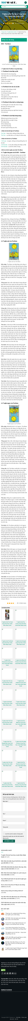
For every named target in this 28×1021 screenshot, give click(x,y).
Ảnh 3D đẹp (22, 982)
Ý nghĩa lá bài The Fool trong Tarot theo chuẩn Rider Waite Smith (7, 722)
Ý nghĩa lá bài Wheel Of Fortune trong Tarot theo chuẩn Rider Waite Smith (20, 662)
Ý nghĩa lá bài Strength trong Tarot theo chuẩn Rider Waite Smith (21, 643)
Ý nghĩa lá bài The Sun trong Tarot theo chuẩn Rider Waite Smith (7, 682)
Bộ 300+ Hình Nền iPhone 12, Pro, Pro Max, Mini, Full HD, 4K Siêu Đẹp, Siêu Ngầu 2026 (15, 943)
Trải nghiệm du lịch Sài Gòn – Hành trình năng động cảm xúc (15, 933)
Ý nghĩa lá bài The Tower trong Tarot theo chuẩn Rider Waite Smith (7, 623)
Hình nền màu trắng (19, 978)
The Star (3, 133)
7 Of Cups (3, 141)
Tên (4, 813)
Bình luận (5, 801)
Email (4, 820)
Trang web (5, 827)
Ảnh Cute (5, 982)
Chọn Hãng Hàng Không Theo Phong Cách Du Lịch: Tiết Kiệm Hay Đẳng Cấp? (15, 928)
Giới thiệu (18, 1017)
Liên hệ (16, 1019)
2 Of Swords (4, 144)
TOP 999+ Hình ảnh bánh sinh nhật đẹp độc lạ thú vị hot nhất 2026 (15, 918)
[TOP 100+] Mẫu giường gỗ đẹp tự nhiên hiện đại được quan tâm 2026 (15, 938)
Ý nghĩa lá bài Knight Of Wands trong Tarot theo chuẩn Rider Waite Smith (16, 949)
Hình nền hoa (4, 984)
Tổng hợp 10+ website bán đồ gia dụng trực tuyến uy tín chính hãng (15, 914)
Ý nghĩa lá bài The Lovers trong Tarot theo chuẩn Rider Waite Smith (20, 623)
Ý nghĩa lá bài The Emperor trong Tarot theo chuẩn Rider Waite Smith (20, 785)
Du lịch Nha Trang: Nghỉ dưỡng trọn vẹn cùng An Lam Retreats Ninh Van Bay (15, 923)
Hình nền (11, 978)
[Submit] (25, 6)
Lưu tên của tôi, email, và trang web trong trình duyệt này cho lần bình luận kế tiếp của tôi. (13, 836)
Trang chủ (3, 32)
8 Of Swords (4, 146)
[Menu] (25, 2)
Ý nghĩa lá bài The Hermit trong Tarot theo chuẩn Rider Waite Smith (7, 785)
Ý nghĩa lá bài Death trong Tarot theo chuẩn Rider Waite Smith (7, 703)
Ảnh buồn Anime (13, 980)
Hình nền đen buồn (13, 982)
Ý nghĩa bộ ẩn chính (22, 20)
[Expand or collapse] (25, 40)
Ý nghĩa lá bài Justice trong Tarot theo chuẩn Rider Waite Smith (21, 703)
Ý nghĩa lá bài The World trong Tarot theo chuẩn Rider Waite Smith (7, 643)
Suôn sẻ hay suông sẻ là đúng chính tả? (12, 890)
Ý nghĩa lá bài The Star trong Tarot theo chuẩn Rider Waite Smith (7, 764)
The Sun (3, 135)
